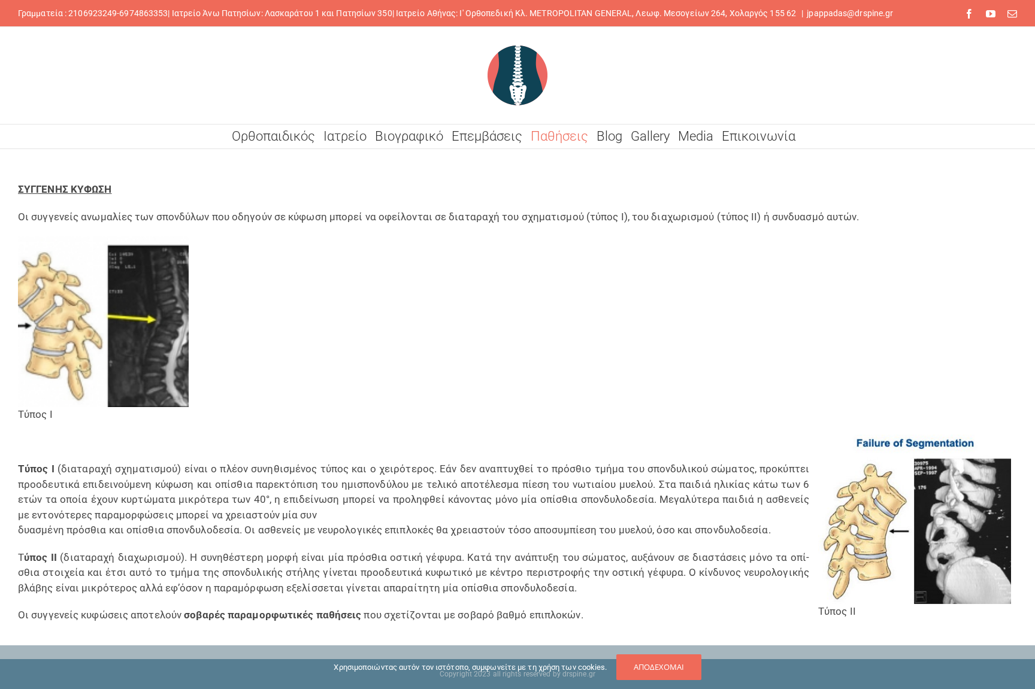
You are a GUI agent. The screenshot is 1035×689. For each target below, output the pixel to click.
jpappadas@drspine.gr (850, 13)
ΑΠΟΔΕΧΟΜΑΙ (659, 666)
